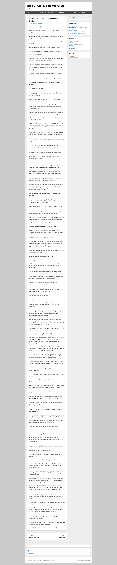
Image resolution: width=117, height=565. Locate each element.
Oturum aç (30, 549)
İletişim (83, 12)
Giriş (29, 12)
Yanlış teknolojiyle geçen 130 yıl (76, 26)
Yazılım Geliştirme (42, 12)
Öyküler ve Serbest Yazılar (75, 47)
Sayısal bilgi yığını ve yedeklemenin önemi (78, 33)
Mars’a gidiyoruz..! (74, 30)
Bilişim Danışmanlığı (74, 41)
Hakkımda (69, 12)
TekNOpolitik (34, 527)
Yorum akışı (30, 551)
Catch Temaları (87, 560)
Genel (71, 42)
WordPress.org (31, 553)
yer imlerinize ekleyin (56, 527)
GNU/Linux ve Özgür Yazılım (76, 44)
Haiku (71, 45)
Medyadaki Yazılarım (60, 12)
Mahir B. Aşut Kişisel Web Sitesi (45, 5)
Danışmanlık (51, 12)
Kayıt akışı (30, 550)
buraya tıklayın (56, 404)
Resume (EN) (77, 12)
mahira (40, 23)
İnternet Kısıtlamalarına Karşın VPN (77, 31)
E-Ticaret (34, 12)
